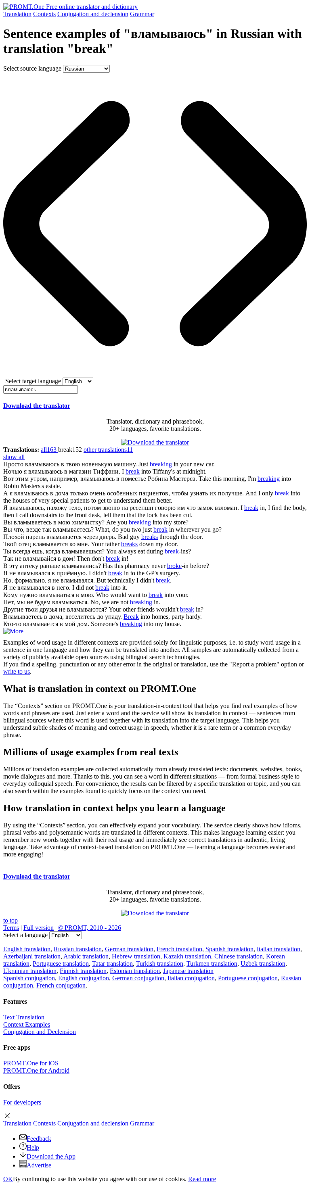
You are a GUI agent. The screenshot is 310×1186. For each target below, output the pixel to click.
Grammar (142, 13)
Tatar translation (112, 963)
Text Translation (23, 1017)
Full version (38, 927)
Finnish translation (83, 970)
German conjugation (138, 978)
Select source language (32, 68)
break (133, 471)
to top (10, 920)
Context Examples (26, 1024)
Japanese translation (188, 970)
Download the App (51, 1156)
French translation (179, 949)
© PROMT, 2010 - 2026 (89, 927)
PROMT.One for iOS (31, 1063)
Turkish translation (159, 963)
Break (131, 616)
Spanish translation (229, 949)
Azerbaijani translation (32, 956)
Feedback (39, 1138)
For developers (22, 1102)
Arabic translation (86, 956)
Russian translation (78, 949)
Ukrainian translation (30, 970)
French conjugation (61, 985)
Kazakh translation (187, 956)
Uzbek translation (263, 963)
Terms (11, 927)
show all (14, 456)
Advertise (39, 1165)
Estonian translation (135, 970)
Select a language (25, 934)
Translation (17, 13)
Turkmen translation (211, 963)
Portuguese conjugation (248, 978)
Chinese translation (238, 956)
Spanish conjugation (29, 978)
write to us (16, 671)
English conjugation (83, 978)
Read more (202, 1179)
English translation (26, 949)
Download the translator (36, 405)
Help (33, 1147)
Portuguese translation (61, 963)
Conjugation (92, 13)
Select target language (33, 381)
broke (174, 565)
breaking (161, 464)
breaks (149, 536)
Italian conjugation (191, 978)
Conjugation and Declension (39, 1031)
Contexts (44, 13)
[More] (13, 631)
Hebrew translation (136, 956)
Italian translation (278, 949)
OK (8, 1179)
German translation (129, 949)
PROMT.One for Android (36, 1070)
